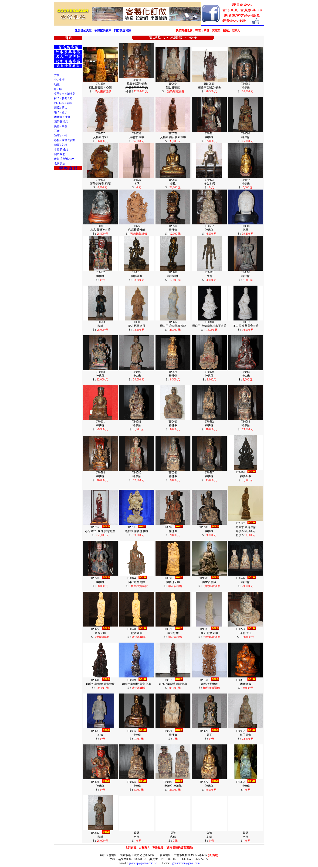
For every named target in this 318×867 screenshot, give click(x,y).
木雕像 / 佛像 (62, 117)
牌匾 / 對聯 (60, 145)
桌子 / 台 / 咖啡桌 (64, 93)
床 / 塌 (58, 89)
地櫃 (57, 84)
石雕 (57, 131)
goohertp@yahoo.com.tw (143, 863)
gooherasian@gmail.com (186, 863)
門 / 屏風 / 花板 (63, 103)
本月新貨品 (61, 149)
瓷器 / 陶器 (60, 126)
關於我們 (59, 154)
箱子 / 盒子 (60, 112)
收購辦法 (59, 163)
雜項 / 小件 (60, 135)
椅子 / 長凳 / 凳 (63, 98)
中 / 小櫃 (59, 79)
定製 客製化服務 (64, 158)
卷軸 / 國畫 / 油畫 (64, 140)
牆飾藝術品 (61, 121)
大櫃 (57, 75)
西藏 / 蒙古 (60, 107)
